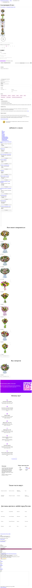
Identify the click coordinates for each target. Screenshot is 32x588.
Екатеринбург (11, 511)
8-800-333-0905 (2, 539)
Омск (17, 526)
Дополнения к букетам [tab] (5, 140)
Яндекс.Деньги (3, 97)
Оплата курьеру (9, 97)
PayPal (25, 95)
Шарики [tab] (3, 132)
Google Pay (13, 95)
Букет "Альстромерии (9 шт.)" (4, 342)
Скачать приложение (3, 587)
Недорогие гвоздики (12, 495)
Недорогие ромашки (4, 490)
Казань (26, 511)
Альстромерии (2, 89)
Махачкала (18, 516)
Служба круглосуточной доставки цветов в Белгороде (8, 553)
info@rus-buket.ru (2, 541)
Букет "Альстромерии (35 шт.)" (4, 280)
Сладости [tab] (3, 134)
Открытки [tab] (3, 131)
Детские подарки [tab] (4, 139)
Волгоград (26, 521)
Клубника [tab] (3, 133)
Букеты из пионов (11, 490)
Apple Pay (9, 95)
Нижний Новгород (11, 521)
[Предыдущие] (0, 216)
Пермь (26, 516)
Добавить (7, 147)
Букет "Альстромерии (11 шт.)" (4, 330)
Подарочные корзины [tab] (5, 137)
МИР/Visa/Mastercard (3, 95)
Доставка (3, 53)
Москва (2, 511)
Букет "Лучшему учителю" (4, 305)
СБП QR (21, 95)
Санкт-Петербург (11, 516)
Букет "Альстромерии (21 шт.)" (4, 255)
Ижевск (18, 521)
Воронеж (18, 511)
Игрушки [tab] (3, 135)
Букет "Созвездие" (3, 292)
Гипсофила (18, 495)
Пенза (26, 526)
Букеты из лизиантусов (18, 491)
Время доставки (3, 82)
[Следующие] (1, 42)
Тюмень (2, 521)
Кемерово (2, 526)
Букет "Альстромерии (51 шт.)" (4, 267)
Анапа (10, 526)
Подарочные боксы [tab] (5, 136)
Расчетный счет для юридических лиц (17, 97)
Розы (25, 490)
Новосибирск (3, 516)
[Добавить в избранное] (31, 63)
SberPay (17, 95)
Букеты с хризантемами (27, 495)
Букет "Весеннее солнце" (4, 312)
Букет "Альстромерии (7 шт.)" (4, 355)
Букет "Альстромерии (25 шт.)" (4, 242)
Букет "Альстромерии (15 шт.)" (4, 375)
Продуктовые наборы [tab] (5, 138)
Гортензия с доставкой (2, 495)
